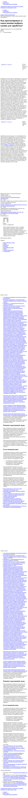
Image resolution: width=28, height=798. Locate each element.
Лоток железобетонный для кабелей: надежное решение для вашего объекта (15, 775)
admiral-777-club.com (9, 144)
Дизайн (5, 243)
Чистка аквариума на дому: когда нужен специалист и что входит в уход (12, 489)
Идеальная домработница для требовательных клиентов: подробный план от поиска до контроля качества (15, 301)
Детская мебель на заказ (8, 497)
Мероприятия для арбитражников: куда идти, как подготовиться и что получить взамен (14, 506)
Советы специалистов (9, 14)
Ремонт (5, 248)
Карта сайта (6, 2)
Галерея (5, 1)
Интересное (6, 245)
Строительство (6, 251)
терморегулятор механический (20, 415)
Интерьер (5, 246)
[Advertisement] (14, 48)
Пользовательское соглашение (10, 4)
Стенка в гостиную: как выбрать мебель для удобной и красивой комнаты (13, 495)
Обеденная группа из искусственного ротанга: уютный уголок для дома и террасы (14, 306)
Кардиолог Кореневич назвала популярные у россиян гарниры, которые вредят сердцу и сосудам (14, 779)
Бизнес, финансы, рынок (9, 242)
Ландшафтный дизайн (8, 247)
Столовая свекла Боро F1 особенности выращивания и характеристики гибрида (12, 499)
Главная (2, 14)
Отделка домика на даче (17, 781)
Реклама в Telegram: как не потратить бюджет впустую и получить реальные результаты (13, 501)
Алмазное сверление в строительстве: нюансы (14, 493)
